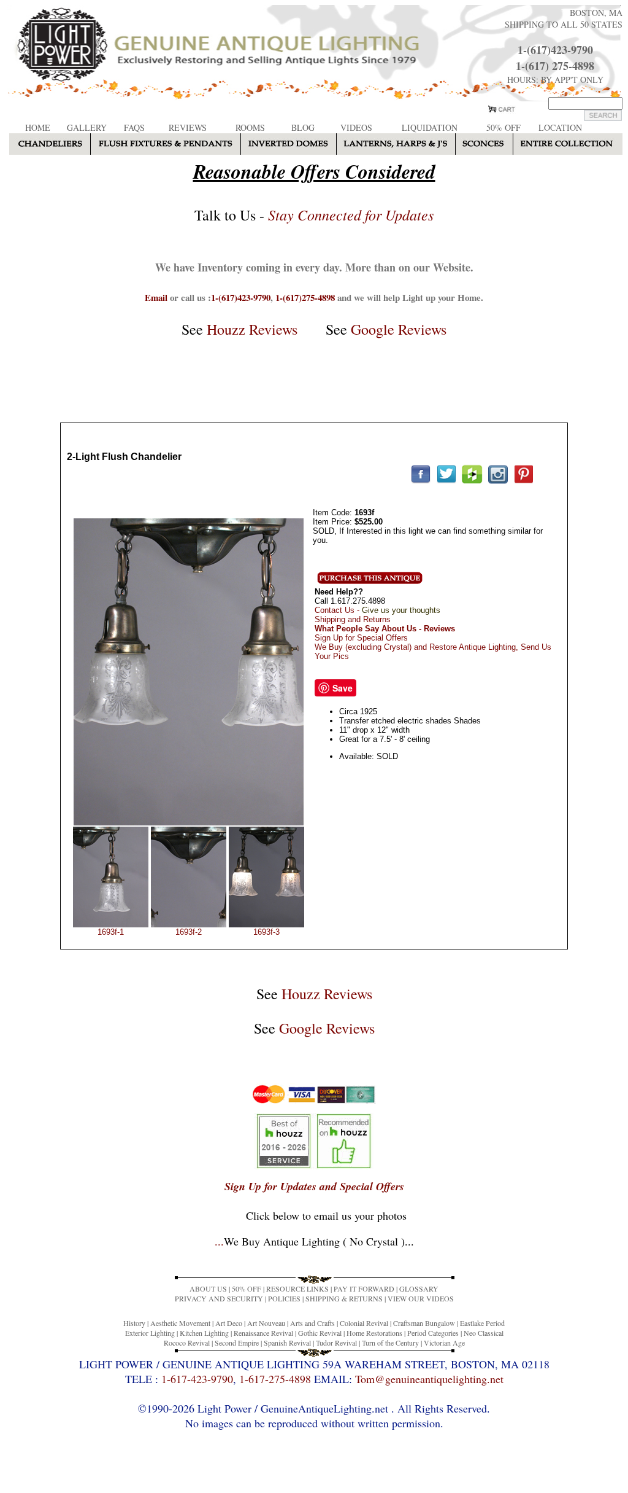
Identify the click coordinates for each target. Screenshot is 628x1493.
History (134, 1323)
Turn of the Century (390, 1342)
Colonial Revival (364, 1323)
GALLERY (87, 127)
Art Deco (228, 1323)
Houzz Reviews (252, 329)
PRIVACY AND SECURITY (219, 1298)
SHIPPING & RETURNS (344, 1298)
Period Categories (433, 1333)
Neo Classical (484, 1333)
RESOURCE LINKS (297, 1288)
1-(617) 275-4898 (555, 66)
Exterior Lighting (150, 1333)
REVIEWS (188, 127)
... (314, 1241)
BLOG (303, 127)
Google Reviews (398, 329)
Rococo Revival (187, 1342)
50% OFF (503, 127)
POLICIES (284, 1298)
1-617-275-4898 (275, 1378)
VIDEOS (356, 127)
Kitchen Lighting (204, 1333)
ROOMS (250, 127)
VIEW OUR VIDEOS (421, 1298)
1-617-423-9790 (197, 1378)
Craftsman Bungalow (424, 1323)
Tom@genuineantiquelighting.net (429, 1378)
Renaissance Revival (263, 1333)
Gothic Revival (320, 1333)
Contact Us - (377, 610)
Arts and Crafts (312, 1323)
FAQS (134, 127)
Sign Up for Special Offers (361, 637)
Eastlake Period (482, 1323)
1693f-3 (266, 932)
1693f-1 (111, 932)
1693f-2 (188, 932)
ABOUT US (208, 1288)
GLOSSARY (418, 1288)
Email (156, 297)
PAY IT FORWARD (364, 1288)
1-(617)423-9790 (555, 50)
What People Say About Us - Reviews (385, 628)
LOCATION (560, 127)
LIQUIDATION (430, 127)
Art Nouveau (266, 1323)
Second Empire (237, 1342)
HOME (37, 127)
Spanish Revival (287, 1342)
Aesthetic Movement (180, 1323)
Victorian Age (444, 1342)
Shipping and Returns (353, 619)
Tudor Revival (336, 1342)
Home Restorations (374, 1333)
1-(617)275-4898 (305, 297)
